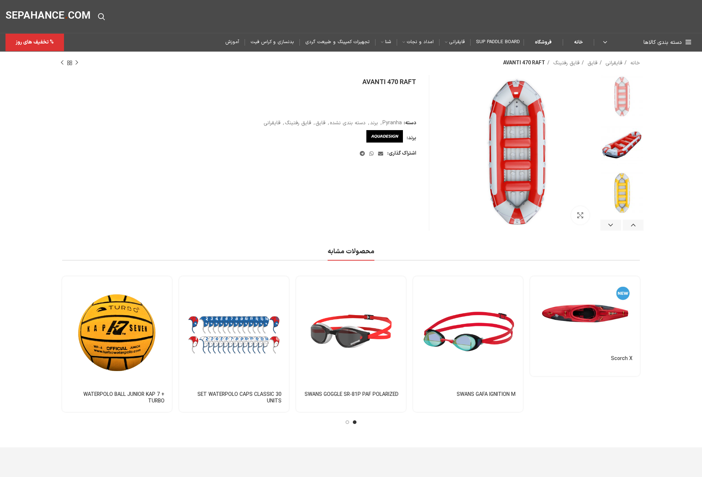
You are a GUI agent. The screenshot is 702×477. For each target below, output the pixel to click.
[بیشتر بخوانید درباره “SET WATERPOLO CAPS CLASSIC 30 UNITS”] (185, 288)
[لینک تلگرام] (362, 153)
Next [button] (610, 225)
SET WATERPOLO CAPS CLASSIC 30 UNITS (239, 398)
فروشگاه (543, 42)
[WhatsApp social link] (371, 153)
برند (374, 123)
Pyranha (392, 123)
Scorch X (622, 359)
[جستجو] (101, 16)
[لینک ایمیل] (380, 153)
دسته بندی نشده (348, 123)
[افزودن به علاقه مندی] (535, 337)
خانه (578, 42)
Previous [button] (633, 225)
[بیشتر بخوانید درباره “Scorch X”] (535, 288)
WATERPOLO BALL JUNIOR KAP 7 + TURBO (124, 398)
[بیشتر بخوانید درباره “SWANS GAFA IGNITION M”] (419, 288)
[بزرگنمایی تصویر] (580, 215)
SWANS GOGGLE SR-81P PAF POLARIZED (352, 394)
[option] (622, 96)
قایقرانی (613, 63)
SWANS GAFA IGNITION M (486, 394)
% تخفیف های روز (35, 42)
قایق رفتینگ (565, 63)
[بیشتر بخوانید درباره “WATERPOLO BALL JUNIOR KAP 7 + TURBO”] (67, 288)
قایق (591, 63)
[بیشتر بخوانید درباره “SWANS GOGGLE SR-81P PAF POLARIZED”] (301, 288)
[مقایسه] (535, 321)
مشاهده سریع (535, 304)
